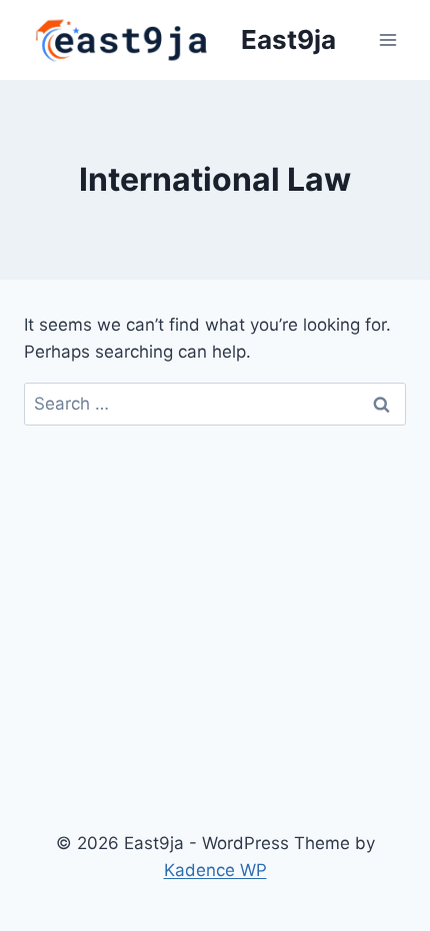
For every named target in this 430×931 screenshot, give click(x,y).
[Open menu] (387, 39)
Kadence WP (215, 870)
